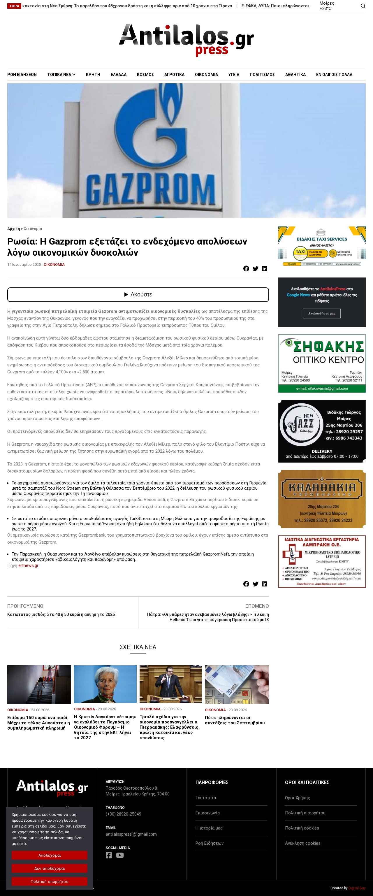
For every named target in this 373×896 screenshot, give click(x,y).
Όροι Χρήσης (297, 797)
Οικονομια (206, 74)
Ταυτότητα (206, 797)
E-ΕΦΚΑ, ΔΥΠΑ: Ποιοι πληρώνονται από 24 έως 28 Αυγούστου (285, 5)
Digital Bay (357, 888)
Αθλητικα (295, 74)
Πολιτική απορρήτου (305, 813)
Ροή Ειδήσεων (210, 843)
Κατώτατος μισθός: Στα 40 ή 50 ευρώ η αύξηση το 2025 (61, 614)
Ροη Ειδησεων (22, 74)
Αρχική (13, 228)
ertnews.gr (28, 565)
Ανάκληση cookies (303, 843)
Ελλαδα (118, 74)
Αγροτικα (174, 74)
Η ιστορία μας (209, 828)
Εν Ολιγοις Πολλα (334, 74)
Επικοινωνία (208, 813)
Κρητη (93, 74)
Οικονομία (33, 228)
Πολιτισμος (262, 74)
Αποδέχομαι (49, 855)
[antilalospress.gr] (186, 40)
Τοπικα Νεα (59, 74)
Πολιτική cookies (302, 828)
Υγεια (233, 74)
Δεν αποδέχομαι (49, 868)
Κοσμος (145, 74)
